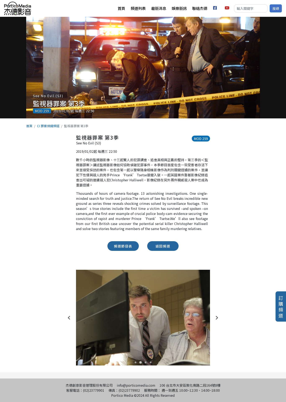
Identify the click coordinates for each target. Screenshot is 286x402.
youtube (227, 8)
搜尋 (275, 8)
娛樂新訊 (179, 8)
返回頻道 (163, 246)
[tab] (135, 362)
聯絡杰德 (199, 8)
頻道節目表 (123, 246)
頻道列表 (138, 8)
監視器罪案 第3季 (59, 103)
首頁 (121, 8)
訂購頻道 (280, 306)
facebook (215, 8)
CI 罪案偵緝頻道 (48, 126)
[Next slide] (216, 317)
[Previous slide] (69, 317)
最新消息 (158, 8)
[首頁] (17, 4)
